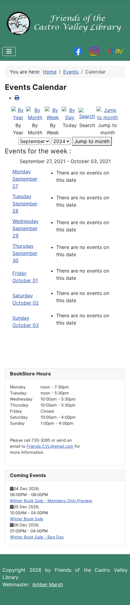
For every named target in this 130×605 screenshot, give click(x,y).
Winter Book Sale (26, 518)
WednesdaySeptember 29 (25, 228)
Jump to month (91, 141)
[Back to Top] (119, 593)
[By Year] (18, 113)
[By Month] (35, 113)
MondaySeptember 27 (24, 178)
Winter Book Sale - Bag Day (37, 537)
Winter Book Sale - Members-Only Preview (51, 500)
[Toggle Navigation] (9, 51)
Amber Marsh (47, 584)
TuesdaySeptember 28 (24, 203)
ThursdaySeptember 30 (24, 253)
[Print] (17, 98)
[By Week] (53, 113)
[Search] (87, 113)
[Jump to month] (107, 113)
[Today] (70, 113)
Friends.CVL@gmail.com (50, 446)
